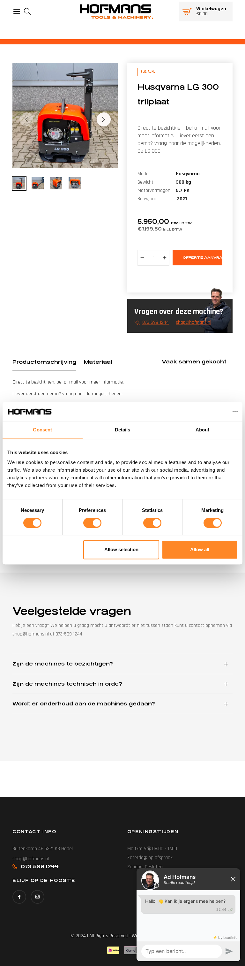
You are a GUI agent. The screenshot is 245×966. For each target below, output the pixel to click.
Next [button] (104, 119)
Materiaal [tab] (98, 362)
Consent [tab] (42, 429)
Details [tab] (122, 429)
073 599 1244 (155, 322)
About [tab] (203, 429)
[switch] (92, 523)
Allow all (199, 549)
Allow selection (121, 549)
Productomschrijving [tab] (44, 362)
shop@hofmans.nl (193, 322)
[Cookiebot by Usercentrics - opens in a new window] (210, 411)
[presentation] (29, 11)
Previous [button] (26, 119)
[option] (65, 115)
